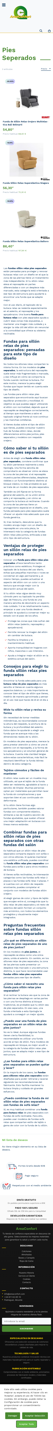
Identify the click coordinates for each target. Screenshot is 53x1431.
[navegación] (4, 5)
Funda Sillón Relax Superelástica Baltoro (26, 241)
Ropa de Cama (26, 1261)
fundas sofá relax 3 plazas (31, 880)
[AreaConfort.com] (20, 13)
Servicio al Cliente (26, 1276)
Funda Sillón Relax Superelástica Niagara (26, 183)
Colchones (26, 1251)
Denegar (12, 1415)
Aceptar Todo (26, 1424)
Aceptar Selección (35, 1415)
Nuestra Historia (26, 1273)
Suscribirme (26, 1329)
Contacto (26, 1282)
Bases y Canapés (26, 1258)
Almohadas (26, 1254)
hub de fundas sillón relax (18, 431)
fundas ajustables (13, 818)
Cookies (26, 1279)
